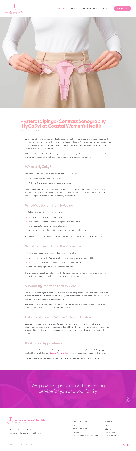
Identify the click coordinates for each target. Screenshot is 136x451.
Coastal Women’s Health (59, 353)
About (59, 9)
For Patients (89, 9)
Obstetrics (109, 426)
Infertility (108, 429)
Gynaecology (110, 432)
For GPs (105, 9)
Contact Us (122, 9)
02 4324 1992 (76, 433)
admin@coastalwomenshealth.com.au (85, 435)
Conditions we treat (112, 435)
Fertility (36, 130)
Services (73, 9)
